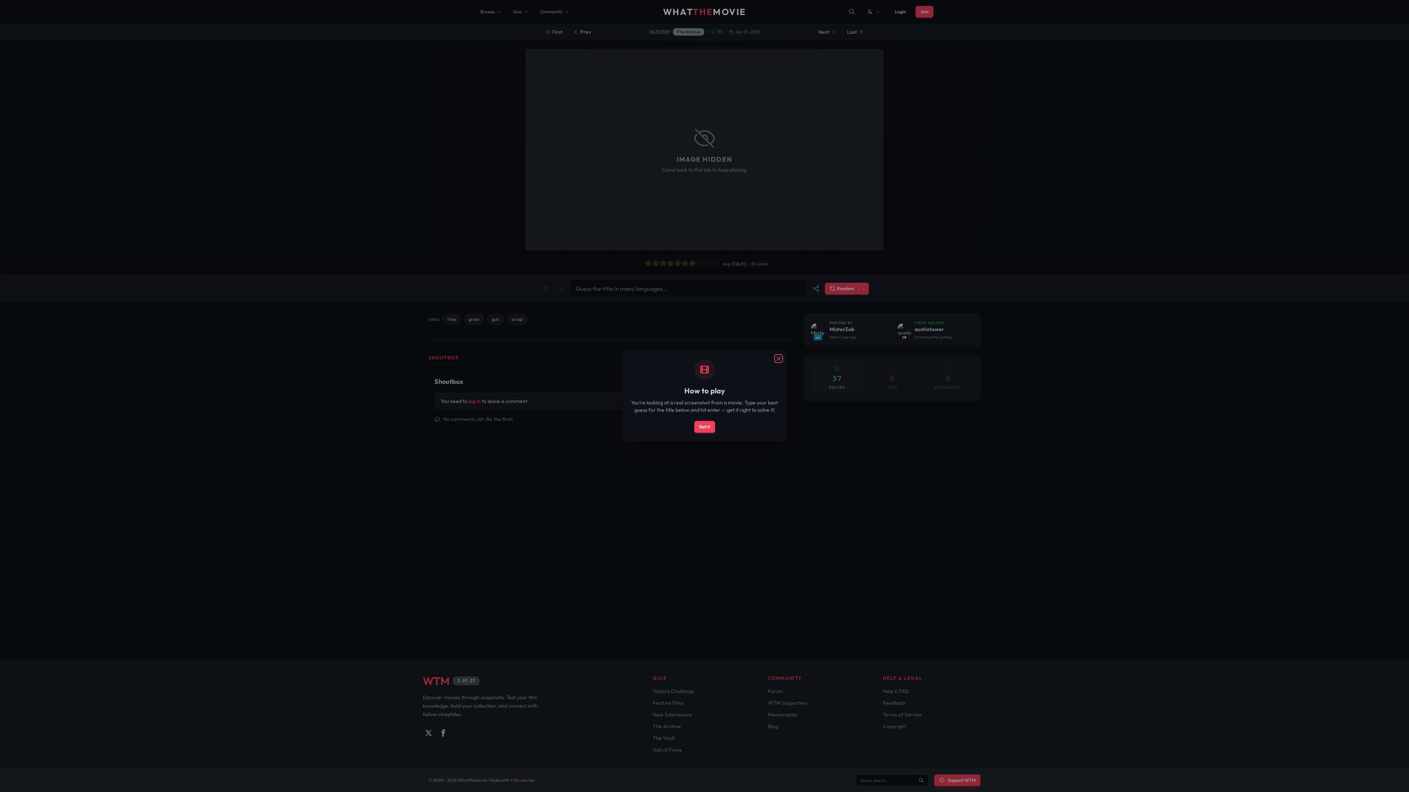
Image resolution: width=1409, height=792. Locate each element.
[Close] (778, 358)
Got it (704, 426)
